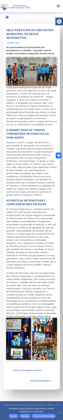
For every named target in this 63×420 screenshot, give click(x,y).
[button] (59, 21)
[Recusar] (59, 412)
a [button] (58, 6)
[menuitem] (7, 17)
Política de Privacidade (43, 416)
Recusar (25, 416)
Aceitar (13, 416)
